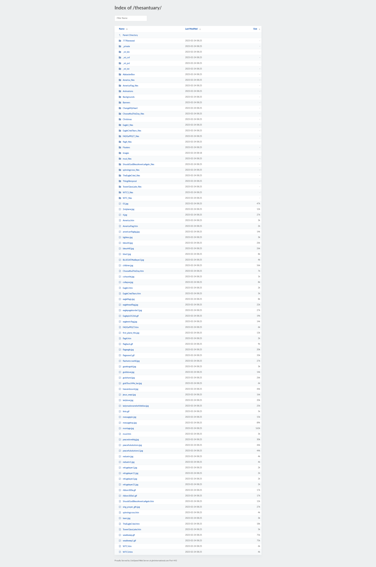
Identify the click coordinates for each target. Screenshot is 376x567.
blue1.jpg (127, 254)
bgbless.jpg (127, 237)
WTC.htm (127, 546)
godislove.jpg (128, 372)
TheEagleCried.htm (131, 524)
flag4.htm (127, 339)
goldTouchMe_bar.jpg (132, 383)
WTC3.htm (128, 552)
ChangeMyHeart (130, 108)
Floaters (126, 148)
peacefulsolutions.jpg (132, 445)
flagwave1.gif (129, 355)
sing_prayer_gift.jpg (131, 507)
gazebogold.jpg (129, 367)
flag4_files (127, 142)
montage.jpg (128, 428)
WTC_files (127, 198)
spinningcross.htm (131, 513)
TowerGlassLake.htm (132, 530)
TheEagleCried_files (131, 176)
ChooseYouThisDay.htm (133, 271)
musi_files (127, 159)
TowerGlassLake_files (132, 187)
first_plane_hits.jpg (131, 333)
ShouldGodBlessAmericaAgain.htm (138, 501)
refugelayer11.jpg (130, 473)
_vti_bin (126, 52)
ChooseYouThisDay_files (133, 114)
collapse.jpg (128, 282)
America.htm (128, 221)
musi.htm (127, 434)
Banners (126, 103)
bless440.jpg (128, 249)
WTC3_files (128, 192)
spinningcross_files (131, 170)
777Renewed (129, 41)
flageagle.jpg (128, 350)
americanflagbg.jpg (131, 232)
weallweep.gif (129, 535)
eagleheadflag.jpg (130, 305)
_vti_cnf (126, 58)
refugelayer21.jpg (130, 485)
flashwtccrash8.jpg (131, 361)
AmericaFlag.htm (130, 226)
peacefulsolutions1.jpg (133, 451)
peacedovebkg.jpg (131, 440)
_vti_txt (126, 69)
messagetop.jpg (130, 423)
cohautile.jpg (128, 277)
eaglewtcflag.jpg (130, 322)
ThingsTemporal (130, 181)
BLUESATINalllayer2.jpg (133, 260)
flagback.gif (128, 344)
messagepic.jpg (129, 417)
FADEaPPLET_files (131, 136)
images (126, 153)
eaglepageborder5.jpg (132, 310)
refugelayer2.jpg (130, 479)
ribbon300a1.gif (130, 496)
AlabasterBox (129, 75)
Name (121, 29)
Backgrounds (129, 97)
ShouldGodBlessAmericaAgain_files (138, 164)
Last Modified (191, 29)
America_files (129, 80)
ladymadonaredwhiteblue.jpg (136, 406)
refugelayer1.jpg (130, 468)
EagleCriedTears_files (132, 131)
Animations (128, 91)
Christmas (127, 119)
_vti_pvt (126, 63)
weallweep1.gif (129, 541)
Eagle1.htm (128, 288)
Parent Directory (130, 35)
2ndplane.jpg (128, 209)
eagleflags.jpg (129, 299)
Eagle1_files (128, 125)
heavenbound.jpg (130, 389)
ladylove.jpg (128, 400)
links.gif (126, 412)
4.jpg (125, 215)
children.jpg (128, 266)
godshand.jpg (129, 378)
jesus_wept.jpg (129, 395)
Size (255, 29)
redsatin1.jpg (128, 462)
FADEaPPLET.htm (131, 327)
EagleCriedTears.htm (132, 294)
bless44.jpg (128, 243)
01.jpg (125, 204)
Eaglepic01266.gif (131, 316)
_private (126, 46)
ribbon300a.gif (129, 490)
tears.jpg (126, 518)
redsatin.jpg (128, 457)
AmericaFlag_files (130, 86)
